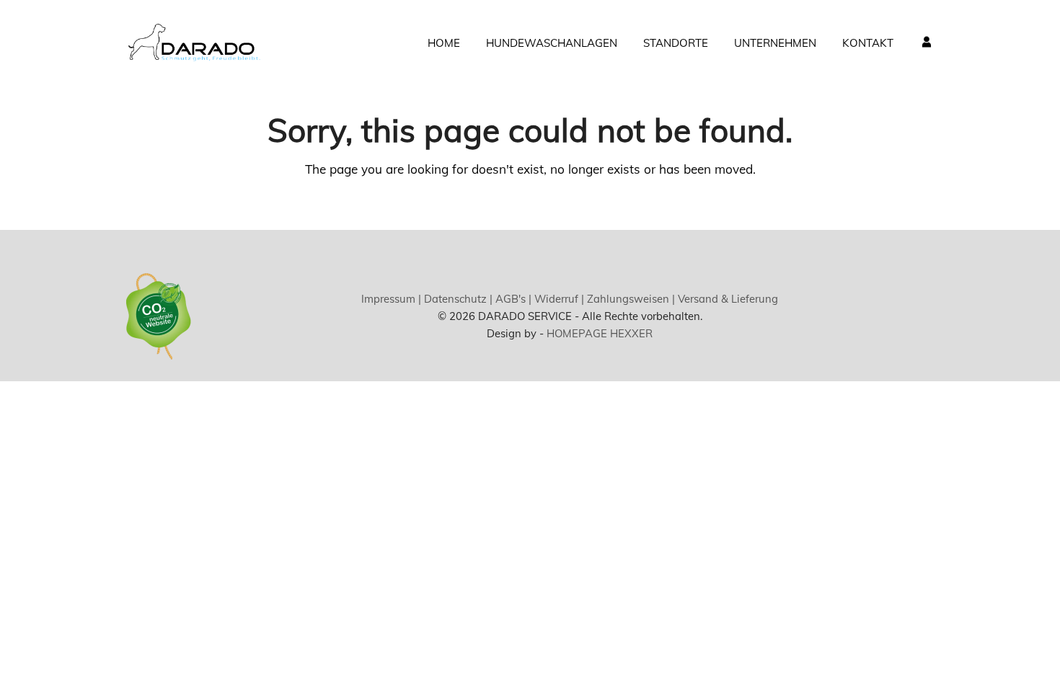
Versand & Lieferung (726, 299)
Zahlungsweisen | (629, 299)
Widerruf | (557, 299)
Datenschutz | (457, 299)
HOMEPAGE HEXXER (600, 333)
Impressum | (391, 299)
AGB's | (512, 299)
